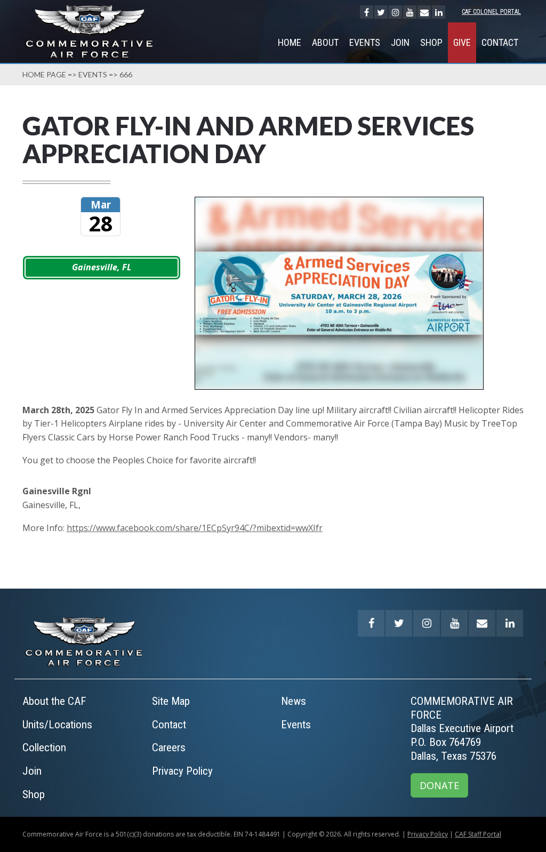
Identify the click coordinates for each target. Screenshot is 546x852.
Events (364, 42)
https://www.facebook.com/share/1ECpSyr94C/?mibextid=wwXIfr (195, 528)
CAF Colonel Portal (491, 11)
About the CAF (54, 701)
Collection (44, 747)
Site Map (171, 701)
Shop (431, 42)
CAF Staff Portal (478, 834)
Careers (169, 747)
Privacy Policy (182, 771)
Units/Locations (57, 724)
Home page (44, 74)
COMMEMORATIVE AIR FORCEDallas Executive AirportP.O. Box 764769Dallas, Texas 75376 (462, 728)
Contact (499, 42)
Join (400, 42)
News (293, 701)
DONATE (439, 785)
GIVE (462, 42)
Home (289, 42)
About (325, 42)
